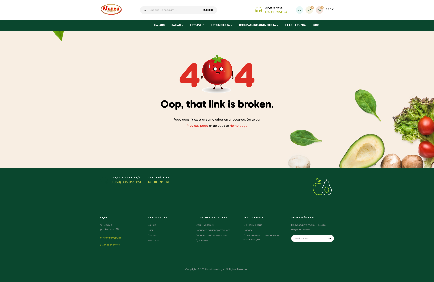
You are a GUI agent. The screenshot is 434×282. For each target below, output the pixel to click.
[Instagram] (167, 182)
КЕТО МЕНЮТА (220, 25)
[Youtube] (155, 182)
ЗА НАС (176, 25)
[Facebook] (149, 182)
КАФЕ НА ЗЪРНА (295, 25)
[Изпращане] (330, 238)
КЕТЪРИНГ (197, 25)
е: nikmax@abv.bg (111, 238)
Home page (239, 125)
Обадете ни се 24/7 (126, 178)
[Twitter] (161, 182)
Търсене (208, 10)
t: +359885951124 (110, 245)
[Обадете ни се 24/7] (104, 181)
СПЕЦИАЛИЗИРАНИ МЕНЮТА (257, 25)
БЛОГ (315, 25)
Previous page (197, 125)
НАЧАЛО (159, 25)
